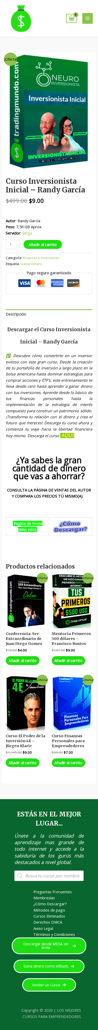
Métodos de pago (49, 910)
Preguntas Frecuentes (52, 891)
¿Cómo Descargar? (50, 903)
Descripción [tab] (16, 314)
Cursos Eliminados (49, 916)
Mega (27, 233)
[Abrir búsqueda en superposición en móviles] (49, 876)
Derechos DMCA (47, 922)
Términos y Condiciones (54, 934)
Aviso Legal (43, 928)
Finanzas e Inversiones (41, 257)
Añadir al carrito (43, 244)
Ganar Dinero (31, 263)
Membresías (44, 897)
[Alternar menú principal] (87, 18)
